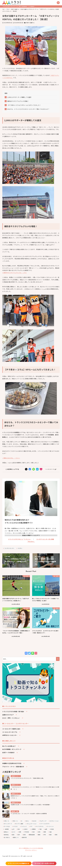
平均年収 (26, 832)
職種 (39, 834)
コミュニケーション (32, 823)
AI (21, 821)
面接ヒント (16, 837)
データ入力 (7, 826)
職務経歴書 (32, 834)
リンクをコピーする (50, 469)
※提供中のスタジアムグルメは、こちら (14, 273)
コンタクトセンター (9, 548)
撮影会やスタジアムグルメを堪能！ (18, 101)
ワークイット (50, 826)
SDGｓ (27, 821)
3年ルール (6, 821)
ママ (31, 826)
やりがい (20, 548)
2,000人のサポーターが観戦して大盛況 (19, 97)
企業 (46, 829)
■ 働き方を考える (8, 758)
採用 (39, 832)
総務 (24, 834)
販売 (50, 834)
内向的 (52, 829)
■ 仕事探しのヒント (9, 741)
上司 (13, 829)
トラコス (15, 826)
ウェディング (43, 821)
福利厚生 (6, 834)
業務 (45, 832)
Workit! (34, 821)
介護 (40, 829)
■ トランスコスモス (9, 706)
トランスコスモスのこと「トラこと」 (19, 539)
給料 (19, 834)
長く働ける (7, 837)
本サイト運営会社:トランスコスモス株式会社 (31, 848)
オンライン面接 (19, 823)
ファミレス (24, 826)
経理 (13, 834)
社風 (50, 832)
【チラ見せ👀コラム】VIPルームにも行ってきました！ (24, 105)
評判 (45, 834)
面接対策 (24, 837)
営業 (20, 832)
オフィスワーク (8, 823)
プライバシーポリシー (31, 850)
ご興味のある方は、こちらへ (11, 458)
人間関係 (33, 829)
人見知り (25, 829)
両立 (19, 829)
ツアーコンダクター (45, 823)
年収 (33, 832)
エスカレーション (54, 821)
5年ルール (15, 821)
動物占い (6, 832)
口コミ (13, 832)
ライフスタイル (40, 826)
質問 (56, 834)
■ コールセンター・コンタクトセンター (15, 723)
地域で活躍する (30, 22)
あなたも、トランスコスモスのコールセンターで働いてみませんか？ (28, 109)
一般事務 (6, 829)
